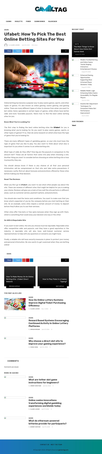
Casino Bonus (39, 21)
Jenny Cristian (35, 386)
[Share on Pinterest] (27, 51)
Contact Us (44, 445)
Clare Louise (15, 45)
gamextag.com (63, 450)
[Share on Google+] (24, 51)
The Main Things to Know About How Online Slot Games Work (84, 49)
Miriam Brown (35, 329)
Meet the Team (56, 445)
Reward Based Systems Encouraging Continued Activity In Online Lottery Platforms (49, 323)
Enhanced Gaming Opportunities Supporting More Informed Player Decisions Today (86, 79)
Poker (28, 21)
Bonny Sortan (35, 427)
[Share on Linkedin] (31, 51)
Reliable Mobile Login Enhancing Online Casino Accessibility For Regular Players (89, 94)
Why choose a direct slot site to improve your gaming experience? (47, 342)
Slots (77, 44)
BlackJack (52, 21)
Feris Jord (34, 347)
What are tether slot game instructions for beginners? (44, 381)
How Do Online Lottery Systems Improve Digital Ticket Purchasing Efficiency (47, 303)
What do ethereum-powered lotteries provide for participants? (48, 422)
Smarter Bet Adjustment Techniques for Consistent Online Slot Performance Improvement (89, 108)
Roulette (19, 21)
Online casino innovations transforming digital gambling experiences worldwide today (45, 403)
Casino (8, 21)
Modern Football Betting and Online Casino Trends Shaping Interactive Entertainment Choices (89, 64)
